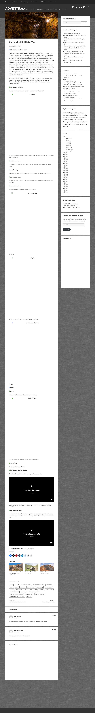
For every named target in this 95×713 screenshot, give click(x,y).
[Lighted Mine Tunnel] (15, 510)
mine (35, 589)
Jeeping (65, 122)
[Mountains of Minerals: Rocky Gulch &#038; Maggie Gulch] (16, 567)
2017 (66, 167)
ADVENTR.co (15, 8)
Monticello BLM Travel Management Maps (74, 86)
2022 (66, 158)
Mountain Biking (73, 122)
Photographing (68, 124)
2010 (66, 179)
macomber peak (28, 589)
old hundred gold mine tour (16, 594)
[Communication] (31, 222)
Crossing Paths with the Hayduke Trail (73, 83)
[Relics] (11, 391)
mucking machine (14, 591)
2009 (66, 181)
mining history (49, 589)
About (50, 2)
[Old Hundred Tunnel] (15, 161)
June (69, 142)
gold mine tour (30, 587)
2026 (67, 136)
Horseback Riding (68, 119)
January (69, 151)
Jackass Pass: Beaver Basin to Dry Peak (73, 51)
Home (7, 2)
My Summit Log (68, 79)
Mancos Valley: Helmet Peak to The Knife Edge (75, 46)
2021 (66, 159)
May (69, 143)
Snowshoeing (83, 124)
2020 (66, 161)
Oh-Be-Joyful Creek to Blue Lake (17, 602)
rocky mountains (29, 594)
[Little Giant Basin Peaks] (47, 567)
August (69, 138)
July (68, 140)
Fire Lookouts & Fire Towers (70, 95)
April (69, 145)
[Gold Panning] (13, 170)
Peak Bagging (84, 122)
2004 (66, 190)
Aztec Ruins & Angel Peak (48, 602)
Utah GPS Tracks (68, 90)
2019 (66, 163)
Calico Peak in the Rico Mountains (72, 33)
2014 (66, 172)
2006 (66, 186)
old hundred (23, 591)
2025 (66, 152)
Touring (17, 581)
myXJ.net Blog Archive (69, 205)
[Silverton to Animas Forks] (31, 567)
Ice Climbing (78, 119)
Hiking (83, 117)
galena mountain (14, 587)
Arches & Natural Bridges (70, 93)
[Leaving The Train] (15, 177)
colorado (17, 584)
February (70, 149)
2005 (66, 188)
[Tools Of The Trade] (15, 186)
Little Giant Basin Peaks (45, 571)
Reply (54, 615)
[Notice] (11, 387)
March (69, 147)
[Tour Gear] (31, 123)
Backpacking (68, 113)
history (11, 589)
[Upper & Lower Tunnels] (31, 351)
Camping (80, 113)
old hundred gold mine (34, 591)
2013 (66, 174)
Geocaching (67, 117)
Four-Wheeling (83, 115)
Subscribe (66, 229)
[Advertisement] (75, 263)
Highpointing (76, 117)
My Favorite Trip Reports (70, 100)
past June (26, 80)
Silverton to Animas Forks (31, 571)
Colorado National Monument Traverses (73, 91)
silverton (22, 596)
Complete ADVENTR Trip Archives (72, 207)
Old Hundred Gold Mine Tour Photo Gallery (22, 548)
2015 (66, 170)
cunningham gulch (26, 584)
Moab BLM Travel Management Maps (73, 84)
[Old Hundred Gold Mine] (16, 87)
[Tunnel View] (13, 463)
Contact (56, 2)
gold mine (22, 587)
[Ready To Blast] (31, 427)
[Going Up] (31, 287)
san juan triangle (14, 596)
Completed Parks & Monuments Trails (73, 99)
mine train (41, 589)
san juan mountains (40, 594)
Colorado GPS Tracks (69, 88)
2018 (11, 584)
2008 (66, 183)
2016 (66, 168)
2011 (66, 177)
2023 (66, 156)
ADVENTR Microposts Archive (71, 203)
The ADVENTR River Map (70, 81)
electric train (49, 584)
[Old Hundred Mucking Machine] (18, 470)
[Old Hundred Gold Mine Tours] (18, 49)
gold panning (40, 587)
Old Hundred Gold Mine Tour (29, 53)
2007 (66, 184)
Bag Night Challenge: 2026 (70, 74)
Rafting (76, 124)
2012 (66, 176)
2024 (66, 154)
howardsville (19, 589)
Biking (75, 113)
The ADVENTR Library (69, 97)
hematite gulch (48, 587)
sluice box (29, 596)
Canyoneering (67, 115)
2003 (66, 192)
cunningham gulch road (38, 584)
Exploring (75, 115)
